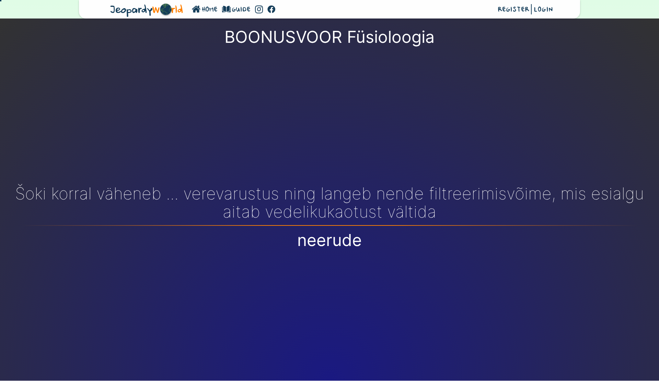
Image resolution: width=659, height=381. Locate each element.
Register (513, 9)
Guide (241, 9)
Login (543, 9)
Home (210, 9)
